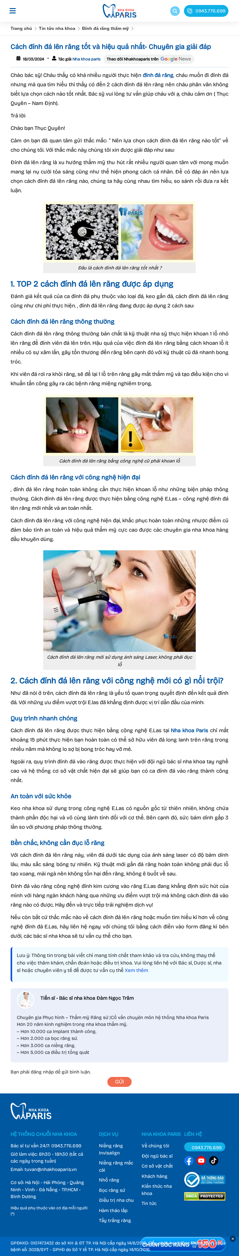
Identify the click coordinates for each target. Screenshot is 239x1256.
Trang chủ (21, 28)
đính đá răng (158, 75)
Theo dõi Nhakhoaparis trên (133, 59)
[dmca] (204, 1201)
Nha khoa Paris (189, 730)
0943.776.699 (66, 1146)
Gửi (119, 1081)
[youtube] (201, 1162)
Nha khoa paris (86, 59)
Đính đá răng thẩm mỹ (105, 28)
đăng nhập (42, 1072)
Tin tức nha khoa (57, 28)
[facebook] (189, 1162)
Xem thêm (136, 970)
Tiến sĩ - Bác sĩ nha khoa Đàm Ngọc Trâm (87, 998)
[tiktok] (213, 1162)
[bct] (204, 1188)
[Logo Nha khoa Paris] (31, 1118)
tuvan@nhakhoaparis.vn (51, 1169)
